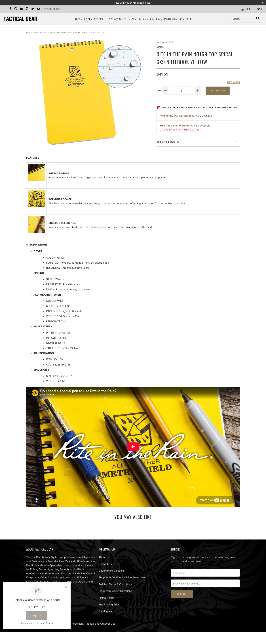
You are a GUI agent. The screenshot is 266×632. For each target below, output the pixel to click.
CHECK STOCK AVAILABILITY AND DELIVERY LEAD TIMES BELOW (199, 107)
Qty (159, 90)
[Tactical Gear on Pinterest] (26, 9)
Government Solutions (111, 570)
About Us (104, 557)
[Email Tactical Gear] (4, 9)
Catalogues (105, 611)
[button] (100, 18)
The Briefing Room (109, 604)
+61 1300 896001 (52, 9)
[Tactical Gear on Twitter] (32, 9)
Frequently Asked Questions (115, 590)
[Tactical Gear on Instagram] (15, 9)
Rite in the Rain (165, 42)
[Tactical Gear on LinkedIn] (21, 9)
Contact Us (105, 564)
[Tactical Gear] (20, 19)
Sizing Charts (106, 597)
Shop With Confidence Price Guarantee (122, 577)
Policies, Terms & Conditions (115, 584)
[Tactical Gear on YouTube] (38, 9)
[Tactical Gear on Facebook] (9, 9)
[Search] (257, 19)
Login (248, 9)
